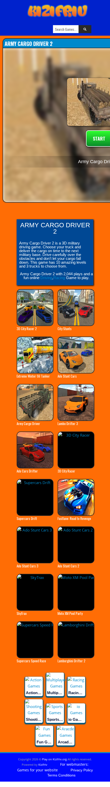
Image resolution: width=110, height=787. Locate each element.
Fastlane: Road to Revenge (74, 518)
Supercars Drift (27, 518)
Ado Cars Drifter (27, 471)
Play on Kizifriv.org (54, 759)
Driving (46, 278)
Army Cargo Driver (28, 423)
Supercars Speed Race (31, 660)
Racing (59, 278)
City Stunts (65, 328)
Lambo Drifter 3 (68, 423)
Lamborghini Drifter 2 (71, 660)
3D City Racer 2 (27, 328)
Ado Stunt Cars (67, 376)
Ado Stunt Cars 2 (68, 565)
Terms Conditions (61, 775)
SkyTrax (22, 613)
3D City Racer (66, 471)
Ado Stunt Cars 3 (27, 565)
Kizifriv (42, 764)
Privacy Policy (82, 770)
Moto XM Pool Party (70, 613)
